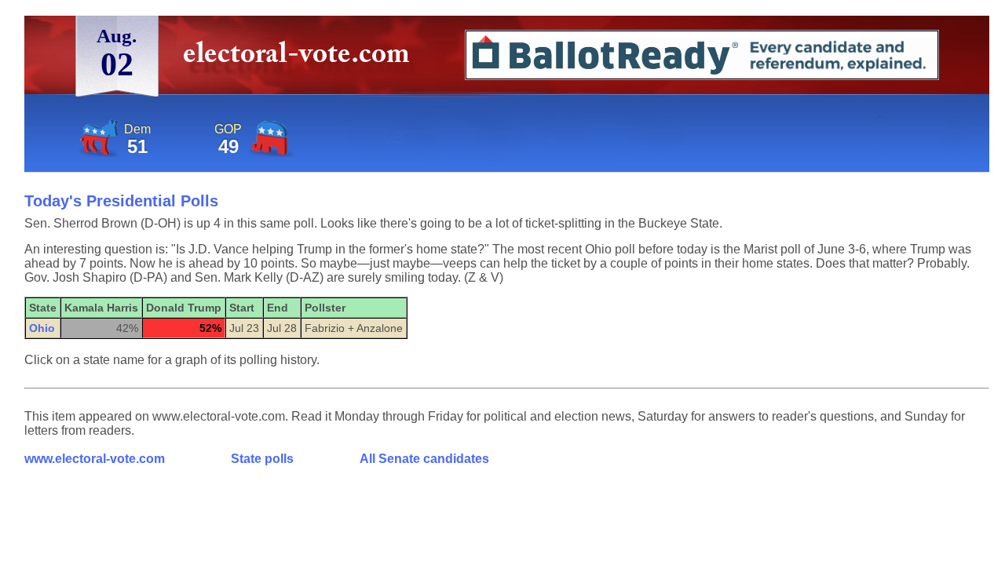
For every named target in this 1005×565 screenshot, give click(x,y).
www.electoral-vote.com (94, 458)
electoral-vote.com (301, 58)
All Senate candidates (424, 458)
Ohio (42, 328)
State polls (262, 458)
